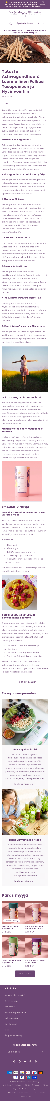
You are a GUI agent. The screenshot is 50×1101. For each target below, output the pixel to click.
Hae (7, 1030)
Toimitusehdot (12, 1001)
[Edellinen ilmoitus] (5, 14)
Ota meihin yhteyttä (15, 995)
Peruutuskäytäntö (38, 1093)
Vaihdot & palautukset (16, 1012)
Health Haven (22, 872)
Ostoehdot (10, 1006)
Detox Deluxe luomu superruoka (11, 962)
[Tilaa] (42, 1052)
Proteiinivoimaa (29, 875)
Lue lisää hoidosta (23, 784)
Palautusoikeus (12, 1018)
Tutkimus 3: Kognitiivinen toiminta (24, 656)
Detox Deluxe (11, 778)
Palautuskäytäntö (23, 1085)
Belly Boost (38, 778)
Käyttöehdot (11, 1024)
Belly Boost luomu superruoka (10, 927)
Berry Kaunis (25, 778)
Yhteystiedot (26, 1097)
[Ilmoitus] (45, 14)
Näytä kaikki (25, 973)
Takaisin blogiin (27, 682)
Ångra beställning (13, 1035)
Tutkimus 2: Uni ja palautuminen (23, 652)
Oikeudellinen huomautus (18, 1093)
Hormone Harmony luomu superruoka (34, 927)
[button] (5, 24)
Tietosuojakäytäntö (40, 1085)
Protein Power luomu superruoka (35, 962)
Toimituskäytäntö (32, 1089)
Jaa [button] (6, 103)
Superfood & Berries (25, 1082)
